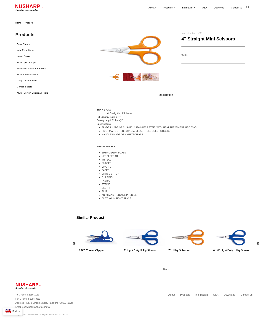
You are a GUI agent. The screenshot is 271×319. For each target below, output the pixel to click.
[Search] (248, 7)
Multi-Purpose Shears (27, 74)
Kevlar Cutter (23, 56)
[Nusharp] (30, 8)
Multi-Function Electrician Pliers (32, 93)
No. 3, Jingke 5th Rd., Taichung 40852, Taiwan (49, 302)
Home (18, 22)
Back (166, 269)
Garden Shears (24, 86)
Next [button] (258, 243)
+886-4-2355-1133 (30, 294)
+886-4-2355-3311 (31, 298)
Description (166, 94)
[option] (132, 51)
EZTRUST (64, 314)
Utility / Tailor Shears (27, 80)
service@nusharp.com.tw (37, 307)
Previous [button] (74, 243)
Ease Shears (23, 44)
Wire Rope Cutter (25, 50)
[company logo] (28, 286)
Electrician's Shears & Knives (31, 68)
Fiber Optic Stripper (26, 62)
